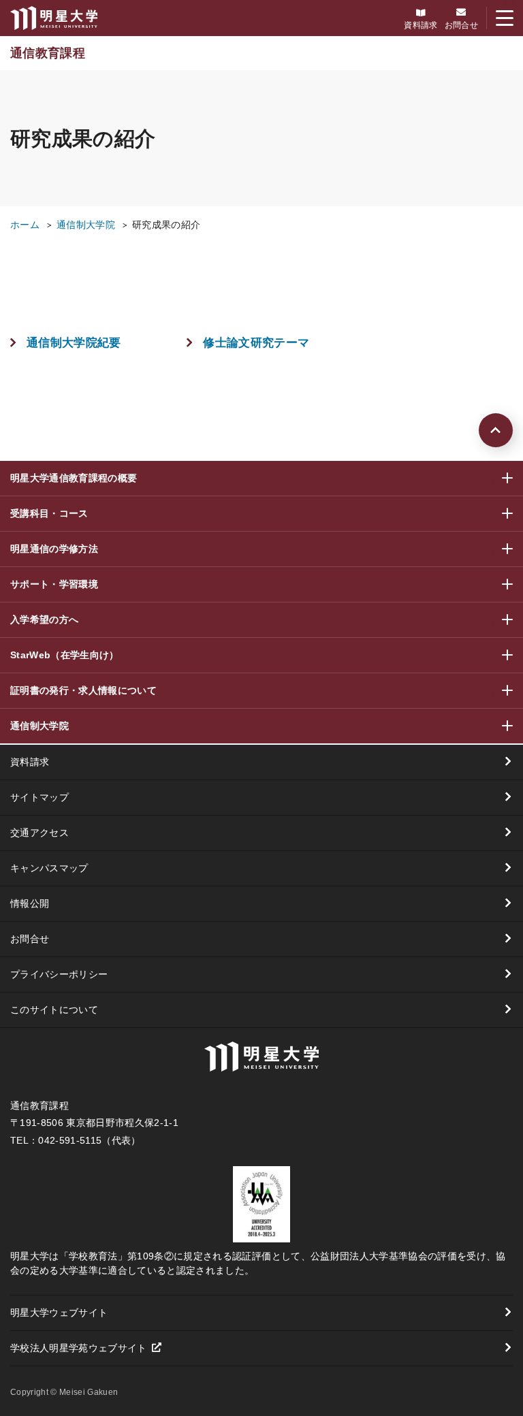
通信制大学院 (86, 224)
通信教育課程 (47, 53)
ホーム (24, 224)
